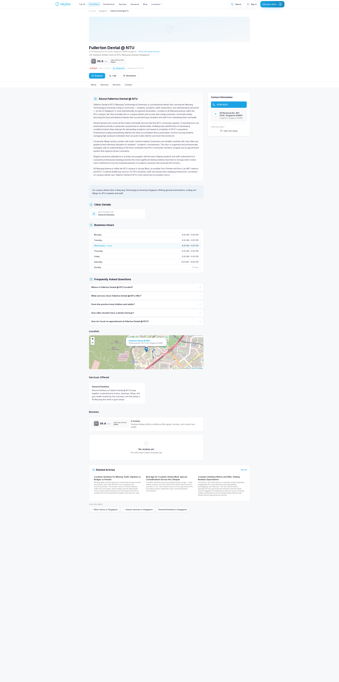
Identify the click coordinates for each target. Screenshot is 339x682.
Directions (131, 76)
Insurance (135, 4)
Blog (145, 4)
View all (244, 470)
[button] (146, 349)
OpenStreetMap (197, 368)
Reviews (117, 85)
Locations (155, 4)
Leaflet (186, 368)
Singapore (103, 11)
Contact (128, 85)
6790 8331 (120, 68)
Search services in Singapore (139, 509)
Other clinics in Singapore (106, 509)
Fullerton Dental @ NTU (139, 340)
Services (122, 4)
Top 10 (82, 4)
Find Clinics (94, 4)
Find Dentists (109, 4)
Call (114, 76)
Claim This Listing (230, 131)
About (93, 85)
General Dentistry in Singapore (172, 509)
